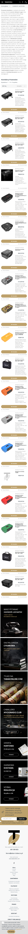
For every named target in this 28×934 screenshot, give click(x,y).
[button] (20, 2)
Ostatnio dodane (14, 872)
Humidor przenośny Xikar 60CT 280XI (19, 579)
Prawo (14, 870)
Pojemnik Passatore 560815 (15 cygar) (19, 171)
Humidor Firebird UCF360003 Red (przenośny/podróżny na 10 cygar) (20, 497)
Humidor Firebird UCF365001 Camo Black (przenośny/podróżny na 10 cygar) (20, 277)
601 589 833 (14, 849)
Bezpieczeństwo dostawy (14, 901)
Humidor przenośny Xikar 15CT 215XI (19, 144)
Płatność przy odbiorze (14, 890)
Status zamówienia (14, 899)
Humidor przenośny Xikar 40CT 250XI (19, 553)
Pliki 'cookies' (14, 910)
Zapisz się (21, 818)
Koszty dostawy (14, 907)
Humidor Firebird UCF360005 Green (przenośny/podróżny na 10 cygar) (20, 525)
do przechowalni (23, 112)
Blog (14, 875)
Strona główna (4, 6)
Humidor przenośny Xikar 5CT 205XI (19, 92)
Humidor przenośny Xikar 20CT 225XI (19, 360)
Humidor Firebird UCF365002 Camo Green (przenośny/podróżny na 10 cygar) (20, 305)
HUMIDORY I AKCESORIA (19, 6)
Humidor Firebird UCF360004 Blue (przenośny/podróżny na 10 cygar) (20, 445)
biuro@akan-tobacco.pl (14, 853)
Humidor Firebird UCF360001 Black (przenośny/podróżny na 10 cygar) (20, 195)
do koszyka (14, 109)
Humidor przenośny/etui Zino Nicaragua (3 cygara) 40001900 (21, 333)
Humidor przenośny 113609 (19, 472)
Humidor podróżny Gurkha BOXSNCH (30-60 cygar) (20, 223)
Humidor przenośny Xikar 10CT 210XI (19, 118)
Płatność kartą (14, 892)
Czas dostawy (14, 898)
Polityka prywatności (14, 908)
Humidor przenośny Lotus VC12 (19, 250)
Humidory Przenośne (19, 89)
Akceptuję (11, 931)
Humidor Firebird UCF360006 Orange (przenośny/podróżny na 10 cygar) (20, 388)
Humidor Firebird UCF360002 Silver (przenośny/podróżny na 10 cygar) (20, 416)
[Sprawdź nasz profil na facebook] (14, 863)
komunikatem (16, 821)
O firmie (14, 869)
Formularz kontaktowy (14, 916)
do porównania (6, 112)
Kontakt (14, 873)
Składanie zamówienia (14, 883)
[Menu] (2, 2)
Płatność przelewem (14, 889)
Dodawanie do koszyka (13, 881)
